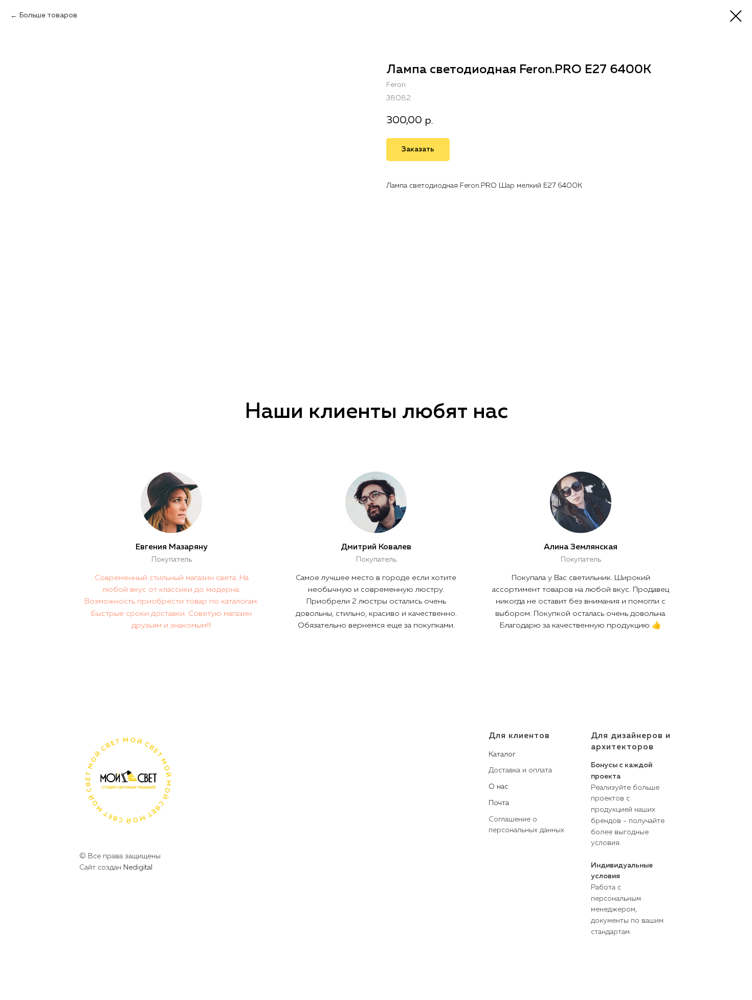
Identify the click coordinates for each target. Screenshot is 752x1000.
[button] (418, 149)
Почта (499, 803)
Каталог (502, 754)
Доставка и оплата (520, 770)
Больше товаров (48, 15)
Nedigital (137, 867)
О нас (498, 786)
